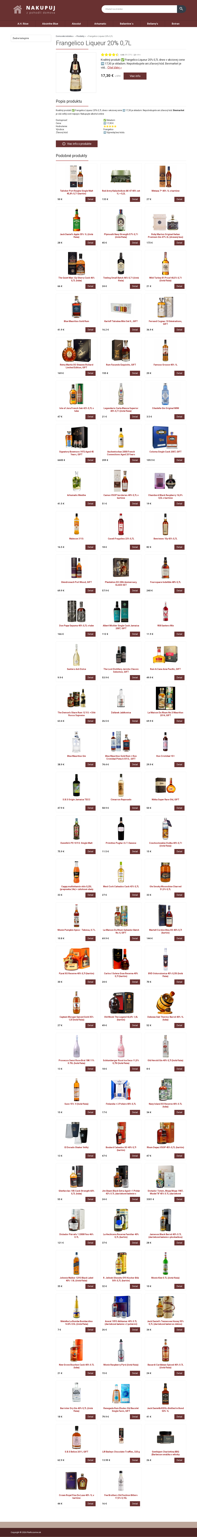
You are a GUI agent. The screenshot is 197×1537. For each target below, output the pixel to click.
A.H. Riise (23, 23)
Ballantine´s (126, 23)
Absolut (76, 23)
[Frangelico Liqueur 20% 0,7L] (76, 72)
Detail (90, 199)
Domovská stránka (64, 36)
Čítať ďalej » (114, 67)
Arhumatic (100, 23)
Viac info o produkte (76, 144)
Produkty (80, 36)
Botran (175, 23)
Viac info (135, 76)
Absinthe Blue (50, 23)
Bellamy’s (152, 23)
